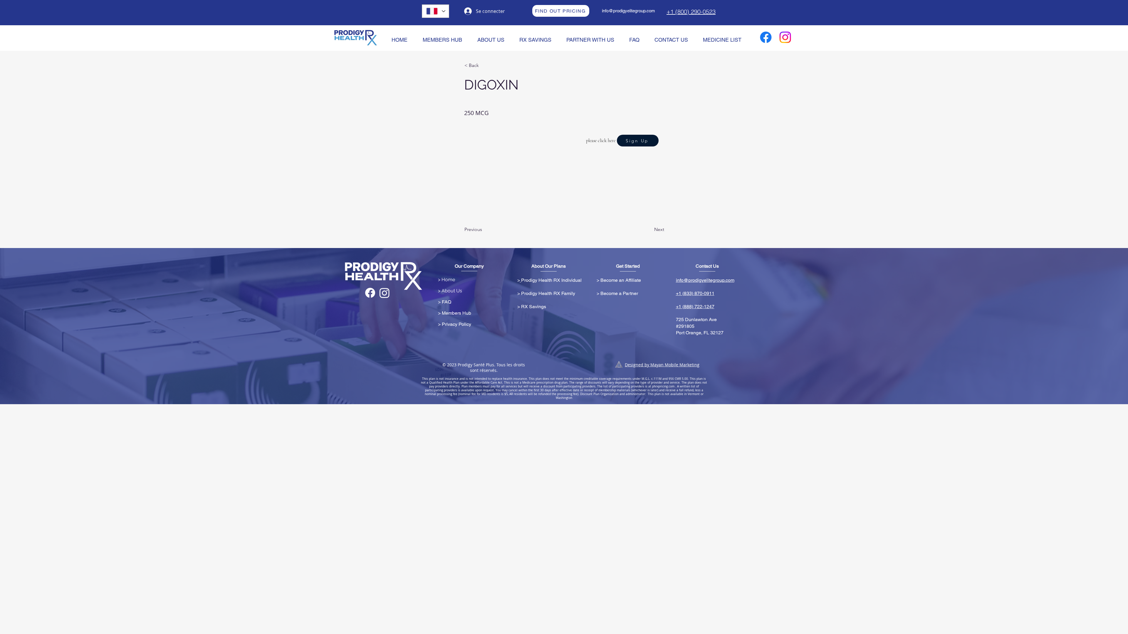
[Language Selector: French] (435, 11)
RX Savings (533, 306)
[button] (483, 65)
